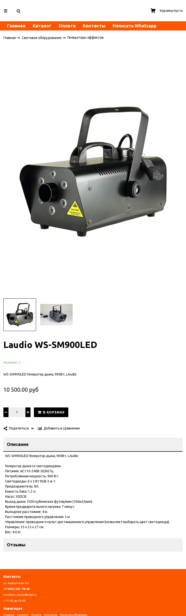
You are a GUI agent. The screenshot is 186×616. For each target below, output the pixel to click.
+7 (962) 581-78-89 (16, 588)
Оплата (67, 25)
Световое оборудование (42, 38)
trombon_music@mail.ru (20, 594)
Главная (16, 25)
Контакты (94, 25)
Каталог (42, 25)
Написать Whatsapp (134, 25)
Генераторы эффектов (86, 38)
